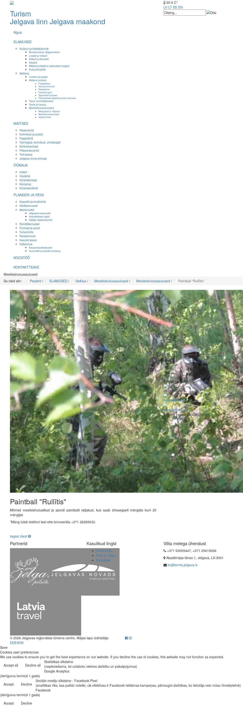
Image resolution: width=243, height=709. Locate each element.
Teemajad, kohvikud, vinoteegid (39, 142)
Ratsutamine (44, 89)
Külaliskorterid (28, 188)
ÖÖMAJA (21, 165)
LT (170, 7)
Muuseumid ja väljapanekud (44, 52)
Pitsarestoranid (29, 150)
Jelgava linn (29, 21)
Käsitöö (33, 62)
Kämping (25, 184)
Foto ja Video (106, 555)
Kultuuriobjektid (37, 69)
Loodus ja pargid (38, 77)
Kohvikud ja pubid (31, 134)
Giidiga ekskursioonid (40, 220)
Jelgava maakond (77, 21)
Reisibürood (27, 236)
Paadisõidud (44, 83)
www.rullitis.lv (173, 409)
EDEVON (16, 642)
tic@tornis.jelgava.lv (183, 564)
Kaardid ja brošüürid (32, 201)
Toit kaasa (26, 154)
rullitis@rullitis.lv (175, 400)
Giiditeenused (28, 206)
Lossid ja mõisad (38, 55)
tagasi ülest (19, 536)
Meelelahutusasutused (41, 108)
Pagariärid (26, 138)
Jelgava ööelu (44, 117)
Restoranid (26, 130)
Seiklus (24, 73)
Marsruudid (26, 210)
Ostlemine (26, 244)
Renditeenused (29, 224)
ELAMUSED (23, 41)
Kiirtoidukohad (28, 146)
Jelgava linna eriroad (33, 158)
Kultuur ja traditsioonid (33, 48)
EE (175, 7)
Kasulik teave (28, 240)
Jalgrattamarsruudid (40, 213)
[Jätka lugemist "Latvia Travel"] (45, 614)
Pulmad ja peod (29, 228)
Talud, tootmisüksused (41, 101)
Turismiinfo (26, 232)
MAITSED (21, 123)
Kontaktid (103, 560)
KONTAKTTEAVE (26, 267)
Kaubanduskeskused (40, 247)
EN (180, 7)
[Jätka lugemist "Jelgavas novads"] (84, 571)
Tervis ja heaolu (37, 104)
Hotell (23, 172)
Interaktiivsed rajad (39, 216)
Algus (18, 32)
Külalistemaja (28, 180)
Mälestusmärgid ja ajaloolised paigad (49, 66)
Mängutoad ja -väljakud (49, 111)
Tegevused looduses (47, 95)
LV (165, 7)
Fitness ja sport (45, 92)
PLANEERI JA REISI (29, 194)
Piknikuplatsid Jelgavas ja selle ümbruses (57, 98)
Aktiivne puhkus (37, 80)
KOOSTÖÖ (22, 257)
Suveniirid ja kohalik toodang (45, 251)
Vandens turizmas (46, 86)
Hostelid (24, 176)
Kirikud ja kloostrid (39, 59)
